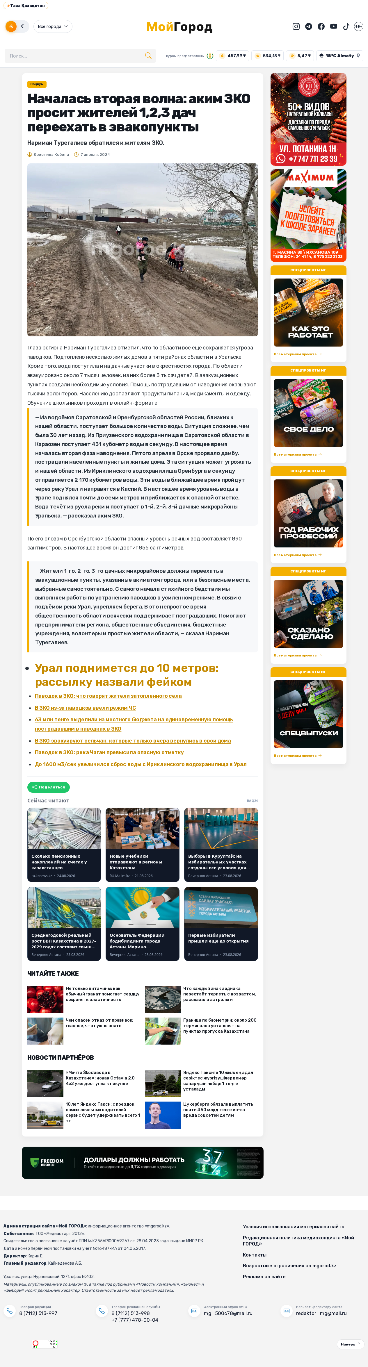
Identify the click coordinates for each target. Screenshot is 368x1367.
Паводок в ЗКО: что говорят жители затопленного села (108, 696)
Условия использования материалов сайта (293, 1226)
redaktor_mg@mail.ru (321, 1313)
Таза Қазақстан (26, 5)
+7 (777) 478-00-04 (134, 1320)
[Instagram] (296, 26)
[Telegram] (308, 26)
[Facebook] (321, 26)
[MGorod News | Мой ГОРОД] (184, 26)
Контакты (254, 1255)
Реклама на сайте (264, 1276)
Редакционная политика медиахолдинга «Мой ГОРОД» (298, 1241)
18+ (358, 26)
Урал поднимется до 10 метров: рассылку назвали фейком (127, 675)
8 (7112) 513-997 (38, 1313)
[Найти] (148, 56)
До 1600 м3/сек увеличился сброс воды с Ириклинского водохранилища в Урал (141, 764)
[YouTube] (333, 26)
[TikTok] (346, 26)
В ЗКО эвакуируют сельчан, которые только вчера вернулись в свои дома (133, 741)
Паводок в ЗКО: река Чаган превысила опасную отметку (109, 752)
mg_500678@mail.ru (228, 1313)
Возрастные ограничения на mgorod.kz (290, 1265)
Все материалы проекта (295, 354)
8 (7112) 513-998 (130, 1313)
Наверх (348, 1344)
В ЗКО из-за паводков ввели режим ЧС (85, 708)
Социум (37, 84)
